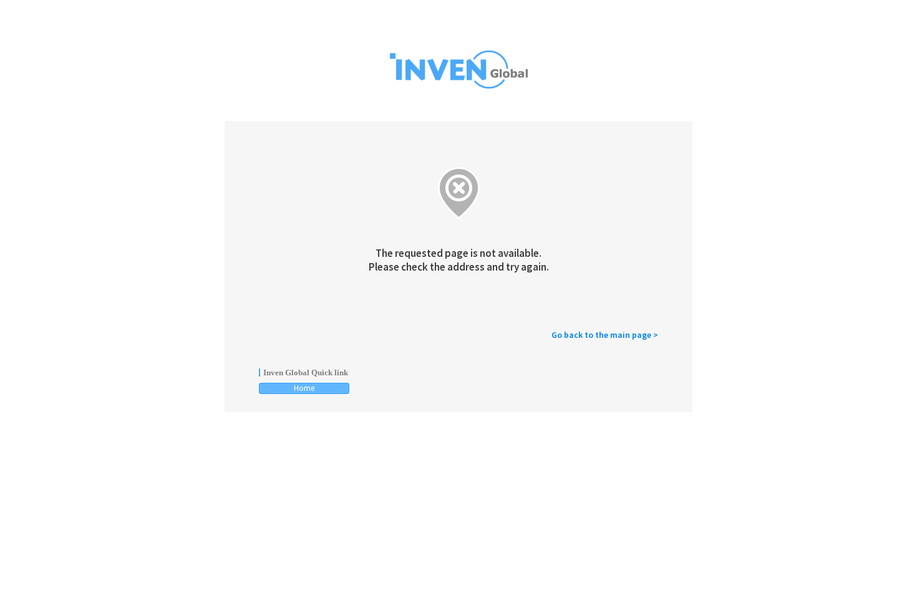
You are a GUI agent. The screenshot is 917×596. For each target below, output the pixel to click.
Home (304, 388)
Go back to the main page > (604, 334)
